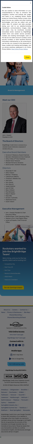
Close (27, 57)
